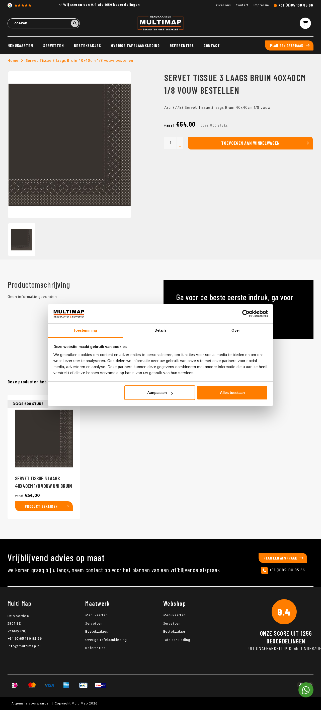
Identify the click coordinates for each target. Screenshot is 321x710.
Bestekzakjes (87, 45)
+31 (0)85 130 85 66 (295, 5)
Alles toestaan (232, 392)
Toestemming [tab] (85, 330)
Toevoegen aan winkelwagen (250, 143)
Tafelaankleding (177, 640)
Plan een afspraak (286, 45)
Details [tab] (160, 330)
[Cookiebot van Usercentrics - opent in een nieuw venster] (246, 314)
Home (13, 61)
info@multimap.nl (24, 646)
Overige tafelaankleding (135, 45)
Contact (242, 5)
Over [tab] (235, 330)
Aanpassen (157, 392)
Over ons (223, 5)
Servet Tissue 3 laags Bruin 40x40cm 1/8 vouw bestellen (79, 61)
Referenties (182, 45)
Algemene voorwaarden (31, 703)
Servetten (53, 45)
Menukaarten (20, 45)
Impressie (261, 5)
